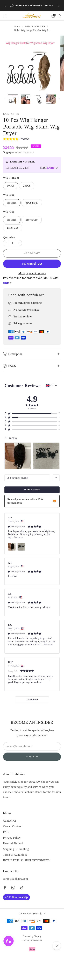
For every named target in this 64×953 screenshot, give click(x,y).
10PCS (10, 185)
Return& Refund (13, 843)
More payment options (32, 273)
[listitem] (32, 6)
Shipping (7, 152)
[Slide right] (58, 99)
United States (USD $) (30, 913)
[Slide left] (5, 99)
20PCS (26, 185)
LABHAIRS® (11, 114)
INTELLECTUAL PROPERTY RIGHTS (26, 860)
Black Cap (12, 227)
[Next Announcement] (59, 6)
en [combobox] (52, 385)
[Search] (59, 16)
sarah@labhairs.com (15, 878)
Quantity (9, 237)
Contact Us (9, 820)
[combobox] (56, 477)
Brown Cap (32, 219)
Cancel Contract (13, 826)
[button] (16, 139)
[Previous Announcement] (5, 6)
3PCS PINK (32, 202)
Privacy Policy (12, 837)
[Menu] (4, 16)
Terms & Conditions (15, 854)
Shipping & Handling (16, 849)
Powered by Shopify (32, 936)
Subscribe (32, 756)
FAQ (6, 832)
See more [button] (18, 537)
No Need (12, 202)
